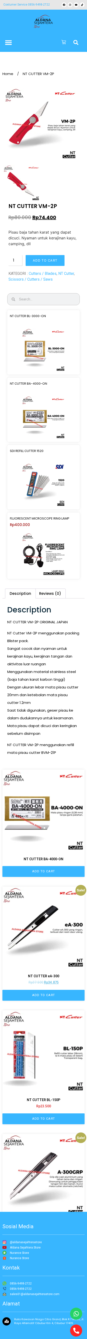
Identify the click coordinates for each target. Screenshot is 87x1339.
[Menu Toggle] (8, 42)
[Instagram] (70, 4)
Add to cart (45, 260)
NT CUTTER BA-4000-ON (28, 383)
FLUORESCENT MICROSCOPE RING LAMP (39, 518)
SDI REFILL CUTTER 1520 (27, 451)
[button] (75, 42)
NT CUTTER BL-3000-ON (28, 316)
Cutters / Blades (43, 273)
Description (20, 593)
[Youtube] (76, 4)
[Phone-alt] (76, 1331)
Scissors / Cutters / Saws (30, 279)
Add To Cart (43, 871)
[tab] (20, 593)
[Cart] (63, 42)
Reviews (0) (50, 593)
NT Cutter (66, 273)
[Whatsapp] (76, 1314)
